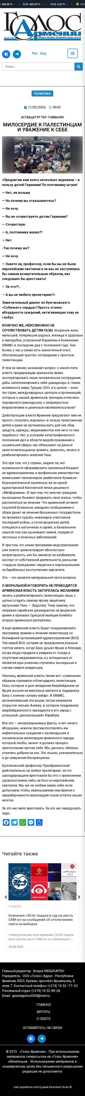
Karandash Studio (59, 1087)
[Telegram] (17, 54)
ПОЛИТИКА (42, 93)
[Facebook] (6, 54)
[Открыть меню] (72, 53)
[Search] (78, 67)
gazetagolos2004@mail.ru (31, 996)
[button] (6, 897)
